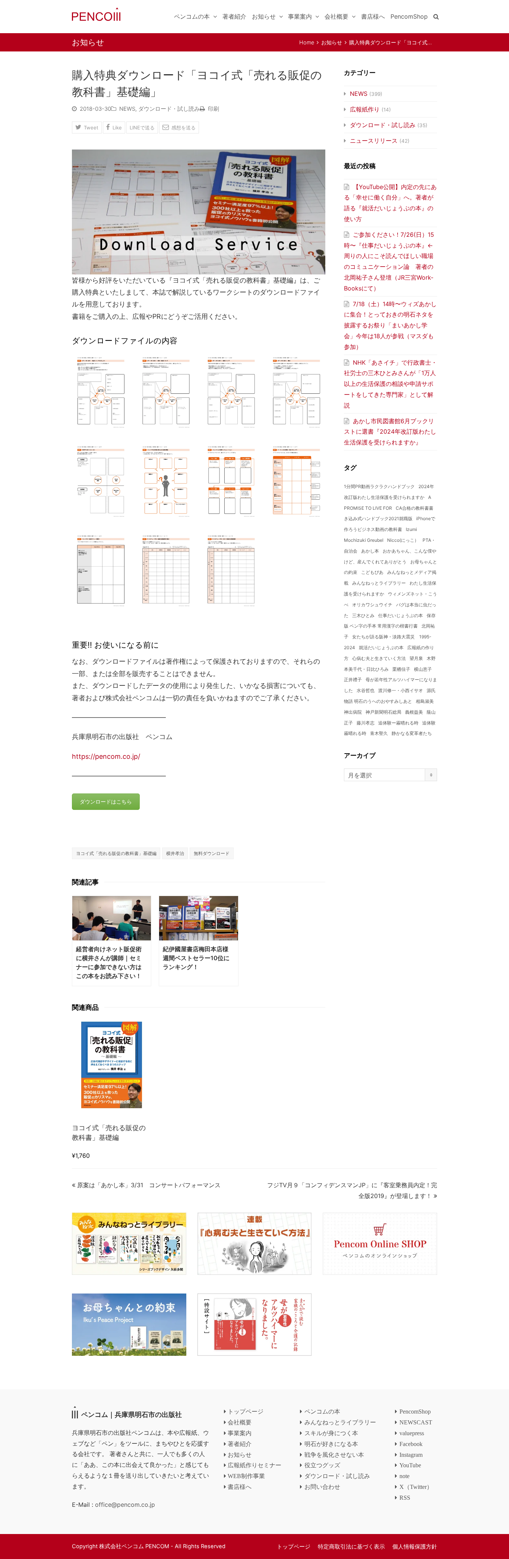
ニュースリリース (374, 140)
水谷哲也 (365, 690)
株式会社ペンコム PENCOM (134, 1546)
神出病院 (353, 712)
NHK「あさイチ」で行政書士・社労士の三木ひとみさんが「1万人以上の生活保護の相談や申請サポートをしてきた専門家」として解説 (390, 384)
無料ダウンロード (212, 853)
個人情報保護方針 (414, 1546)
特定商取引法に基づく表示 (351, 1546)
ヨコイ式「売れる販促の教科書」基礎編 (116, 853)
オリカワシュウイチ (372, 604)
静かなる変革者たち (412, 733)
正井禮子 (353, 679)
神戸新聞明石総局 (383, 712)
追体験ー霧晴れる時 (398, 723)
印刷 (213, 109)
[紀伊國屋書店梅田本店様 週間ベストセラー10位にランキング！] (198, 918)
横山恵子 (423, 669)
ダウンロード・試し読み (169, 109)
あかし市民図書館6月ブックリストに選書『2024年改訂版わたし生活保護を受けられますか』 (390, 431)
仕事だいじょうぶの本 (400, 615)
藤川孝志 (365, 723)
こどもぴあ (372, 572)
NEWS (127, 109)
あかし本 (370, 551)
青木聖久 (379, 733)
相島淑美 (425, 701)
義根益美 (414, 712)
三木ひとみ (363, 615)
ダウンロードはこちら (106, 801)
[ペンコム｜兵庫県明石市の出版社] (96, 13)
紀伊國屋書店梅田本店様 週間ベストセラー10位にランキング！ (198, 958)
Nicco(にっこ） (403, 540)
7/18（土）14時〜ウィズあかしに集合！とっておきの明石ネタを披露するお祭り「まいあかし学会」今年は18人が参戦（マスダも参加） (390, 325)
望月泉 (416, 658)
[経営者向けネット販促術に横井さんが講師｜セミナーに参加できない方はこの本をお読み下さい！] (111, 918)
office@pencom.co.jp (125, 1504)
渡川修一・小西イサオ (400, 690)
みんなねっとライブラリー (379, 583)
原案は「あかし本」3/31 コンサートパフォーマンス (149, 1185)
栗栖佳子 (401, 669)
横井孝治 (175, 853)
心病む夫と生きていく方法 (379, 658)
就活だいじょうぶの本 (381, 647)
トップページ (293, 1546)
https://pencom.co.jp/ (106, 756)
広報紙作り (365, 109)
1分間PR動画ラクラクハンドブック (379, 486)
